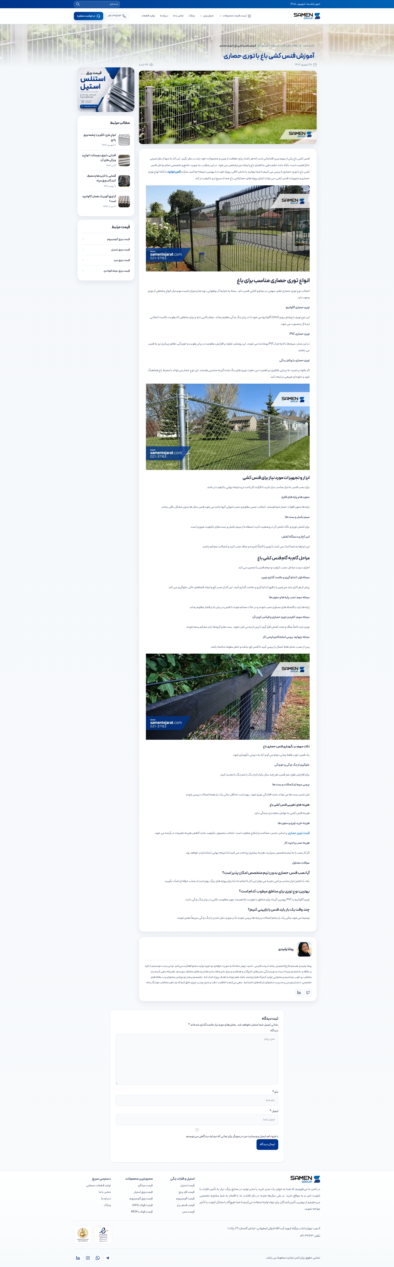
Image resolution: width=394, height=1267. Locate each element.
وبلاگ (192, 16)
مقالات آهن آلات (289, 46)
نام (276, 1092)
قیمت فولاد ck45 (142, 1205)
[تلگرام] (107, 1258)
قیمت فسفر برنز (186, 1205)
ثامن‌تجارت (308, 46)
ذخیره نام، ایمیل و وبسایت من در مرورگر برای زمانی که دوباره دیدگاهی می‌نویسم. (232, 1136)
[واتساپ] (98, 1258)
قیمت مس (188, 1211)
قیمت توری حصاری (299, 833)
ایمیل (275, 1111)
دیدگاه (274, 1030)
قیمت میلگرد (145, 1185)
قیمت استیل (187, 1185)
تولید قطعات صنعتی (98, 1185)
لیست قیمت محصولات (234, 16)
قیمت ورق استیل (143, 1192)
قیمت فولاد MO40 (142, 1211)
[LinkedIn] (299, 992)
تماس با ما (178, 16)
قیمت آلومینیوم (185, 1198)
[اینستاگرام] (88, 1258)
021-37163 (306, 1236)
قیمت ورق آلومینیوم (141, 1198)
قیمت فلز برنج (187, 1192)
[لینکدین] (78, 1258)
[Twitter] (308, 992)
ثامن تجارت (174, 172)
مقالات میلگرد (268, 46)
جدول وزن (208, 16)
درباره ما (164, 16)
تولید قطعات (148, 16)
